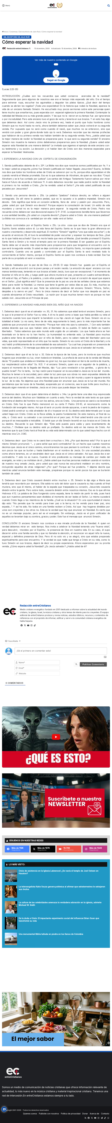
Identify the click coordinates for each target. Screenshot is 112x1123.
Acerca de (94, 1113)
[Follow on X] (30, 48)
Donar (85, 1113)
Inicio (6, 32)
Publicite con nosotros (49, 1113)
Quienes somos (30, 1113)
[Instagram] (31, 625)
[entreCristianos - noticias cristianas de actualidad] (56, 5)
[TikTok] (34, 625)
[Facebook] (21, 625)
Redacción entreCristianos (18, 48)
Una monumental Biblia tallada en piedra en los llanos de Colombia (51, 934)
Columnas (14, 32)
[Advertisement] (56, 20)
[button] (56, 736)
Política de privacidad (70, 1113)
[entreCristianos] (13, 1084)
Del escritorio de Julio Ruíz (29, 32)
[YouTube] (28, 625)
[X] (24, 625)
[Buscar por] (108, 6)
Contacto (105, 1113)
